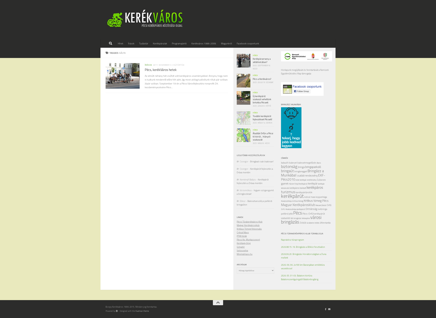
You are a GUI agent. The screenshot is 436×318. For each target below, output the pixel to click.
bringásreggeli (300, 171)
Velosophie (306, 218)
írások (148, 64)
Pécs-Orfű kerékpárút (313, 213)
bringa (301, 167)
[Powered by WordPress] (117, 311)
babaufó (285, 162)
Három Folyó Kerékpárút (298, 183)
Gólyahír (241, 247)
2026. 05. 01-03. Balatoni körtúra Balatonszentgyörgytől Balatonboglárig (299, 277)
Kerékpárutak (160, 43)
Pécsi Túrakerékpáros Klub (249, 221)
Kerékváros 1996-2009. (203, 43)
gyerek (284, 184)
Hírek (120, 43)
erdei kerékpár (301, 180)
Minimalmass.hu (244, 254)
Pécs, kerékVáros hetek (161, 69)
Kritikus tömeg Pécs (316, 200)
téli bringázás (296, 218)
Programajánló (179, 43)
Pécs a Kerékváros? (262, 79)
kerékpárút (292, 196)
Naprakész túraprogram (292, 239)
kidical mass (309, 197)
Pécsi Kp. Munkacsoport (248, 239)
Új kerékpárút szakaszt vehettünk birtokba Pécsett (262, 99)
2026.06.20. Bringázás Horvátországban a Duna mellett (303, 255)
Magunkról (226, 43)
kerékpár (312, 184)
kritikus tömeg (297, 201)
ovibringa (322, 209)
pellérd (284, 213)
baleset (293, 162)
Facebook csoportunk (248, 43)
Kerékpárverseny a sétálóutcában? (262, 60)
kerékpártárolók (304, 192)
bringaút (287, 171)
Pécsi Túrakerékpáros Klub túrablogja (302, 233)
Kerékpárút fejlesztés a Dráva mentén (253, 181)
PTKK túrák (242, 236)
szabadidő (285, 218)
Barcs (319, 162)
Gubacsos (321, 179)
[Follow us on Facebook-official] (326, 309)
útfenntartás (325, 222)
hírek (255, 55)
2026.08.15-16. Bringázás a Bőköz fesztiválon (303, 247)
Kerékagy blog (244, 243)
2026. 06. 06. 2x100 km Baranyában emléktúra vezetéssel (303, 266)
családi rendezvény (307, 176)
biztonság (289, 166)
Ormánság (311, 209)
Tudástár (143, 43)
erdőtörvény (311, 180)
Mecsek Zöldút (321, 205)
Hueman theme (142, 311)
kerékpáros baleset (298, 188)
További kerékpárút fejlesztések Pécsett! (262, 117)
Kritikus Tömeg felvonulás (249, 229)
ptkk (291, 213)
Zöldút (303, 222)
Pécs (297, 212)
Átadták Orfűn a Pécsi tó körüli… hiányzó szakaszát (263, 136)
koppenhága (321, 197)
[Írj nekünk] (329, 309)
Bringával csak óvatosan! (262, 161)
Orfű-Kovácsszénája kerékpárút (293, 209)
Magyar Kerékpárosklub (298, 204)
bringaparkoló (313, 167)
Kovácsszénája (286, 201)
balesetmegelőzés (306, 162)
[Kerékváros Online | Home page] (145, 19)
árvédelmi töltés (313, 222)
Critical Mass (243, 232)
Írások (131, 43)
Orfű (329, 205)
